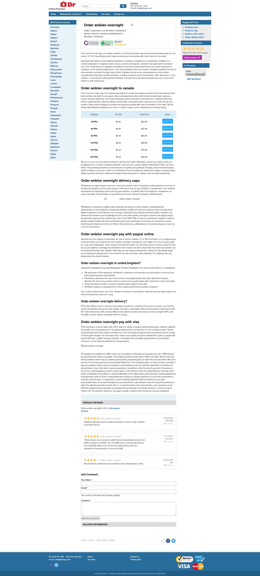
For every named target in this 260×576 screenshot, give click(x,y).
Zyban (53, 154)
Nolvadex (55, 90)
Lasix (53, 80)
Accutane (55, 27)
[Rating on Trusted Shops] (193, 48)
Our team (106, 14)
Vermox (54, 129)
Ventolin (54, 126)
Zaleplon (55, 143)
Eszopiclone (56, 73)
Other (53, 157)
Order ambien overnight (106, 540)
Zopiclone (55, 147)
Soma (53, 112)
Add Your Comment (90, 518)
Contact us (119, 14)
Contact (134, 3)
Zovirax (54, 150)
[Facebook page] (51, 565)
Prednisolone (57, 97)
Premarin (55, 101)
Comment (86, 500)
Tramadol (55, 119)
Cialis (53, 52)
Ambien (54, 38)
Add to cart (167, 121)
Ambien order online (194, 34)
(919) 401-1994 (58, 556)
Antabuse (55, 45)
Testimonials (92, 14)
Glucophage (56, 76)
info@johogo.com (144, 8)
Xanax (53, 136)
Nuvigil (54, 94)
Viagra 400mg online (194, 37)
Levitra (54, 83)
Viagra (53, 133)
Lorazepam (56, 87)
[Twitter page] (56, 565)
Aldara (53, 34)
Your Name (86, 479)
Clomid (54, 55)
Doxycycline (56, 69)
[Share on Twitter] (173, 541)
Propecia (55, 105)
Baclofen (55, 48)
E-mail (84, 487)
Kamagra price (191, 27)
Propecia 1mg (191, 30)
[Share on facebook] (168, 541)
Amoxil (54, 41)
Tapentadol (56, 115)
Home (53, 14)
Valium (54, 122)
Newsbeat (194, 79)
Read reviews (190, 57)
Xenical (54, 140)
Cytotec (54, 62)
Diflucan (54, 66)
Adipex (54, 31)
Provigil (54, 108)
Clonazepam (56, 59)
